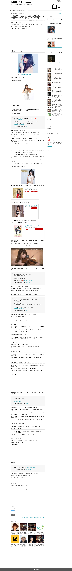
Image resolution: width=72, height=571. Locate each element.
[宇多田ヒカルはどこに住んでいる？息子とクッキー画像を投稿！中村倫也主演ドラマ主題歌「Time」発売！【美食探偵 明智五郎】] (32, 539)
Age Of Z (14, 10)
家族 (31, 517)
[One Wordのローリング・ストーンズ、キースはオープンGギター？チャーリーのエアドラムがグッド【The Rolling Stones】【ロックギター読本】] (32, 527)
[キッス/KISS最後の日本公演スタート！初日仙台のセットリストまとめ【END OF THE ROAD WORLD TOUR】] (40, 539)
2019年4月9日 (27, 282)
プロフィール (50, 146)
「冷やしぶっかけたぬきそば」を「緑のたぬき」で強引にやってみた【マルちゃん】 (57, 114)
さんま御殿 (23, 517)
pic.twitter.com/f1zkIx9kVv (18, 401)
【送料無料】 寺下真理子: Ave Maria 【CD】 (30, 188)
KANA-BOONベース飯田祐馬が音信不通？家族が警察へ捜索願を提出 (15, 533)
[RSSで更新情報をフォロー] (59, 1)
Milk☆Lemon (37, 569)
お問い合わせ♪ (19, 10)
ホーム (11, 10)
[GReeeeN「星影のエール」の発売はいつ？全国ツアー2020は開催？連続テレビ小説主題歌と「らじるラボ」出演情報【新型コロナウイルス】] (40, 527)
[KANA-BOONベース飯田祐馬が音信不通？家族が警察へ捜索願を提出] (15, 527)
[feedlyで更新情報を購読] (58, 1)
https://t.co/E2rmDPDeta (31, 467)
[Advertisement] (28, 41)
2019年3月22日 (27, 126)
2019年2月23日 (27, 310)
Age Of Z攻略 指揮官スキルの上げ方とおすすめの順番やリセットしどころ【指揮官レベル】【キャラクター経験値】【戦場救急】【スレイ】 (55, 105)
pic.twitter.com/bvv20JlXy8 (28, 280)
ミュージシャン (41, 20)
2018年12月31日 (28, 469)
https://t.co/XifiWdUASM (18, 119)
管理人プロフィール (26, 10)
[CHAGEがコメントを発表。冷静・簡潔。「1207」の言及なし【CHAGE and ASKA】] (23, 539)
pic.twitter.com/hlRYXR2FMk (19, 124)
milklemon (42, 517)
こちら (60, 13)
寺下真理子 (34, 517)
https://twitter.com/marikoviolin (26, 74)
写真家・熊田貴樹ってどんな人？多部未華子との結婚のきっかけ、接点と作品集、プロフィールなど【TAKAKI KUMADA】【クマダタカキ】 (55, 95)
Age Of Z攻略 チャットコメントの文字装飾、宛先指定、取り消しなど (57, 100)
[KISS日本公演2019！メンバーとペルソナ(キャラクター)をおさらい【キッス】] (23, 527)
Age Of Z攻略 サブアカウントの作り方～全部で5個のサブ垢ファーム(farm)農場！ (57, 110)
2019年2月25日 (27, 403)
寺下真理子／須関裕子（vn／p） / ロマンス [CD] (31, 205)
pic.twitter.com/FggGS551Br (19, 308)
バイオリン (28, 517)
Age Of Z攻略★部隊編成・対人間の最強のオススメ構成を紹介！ (57, 74)
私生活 (37, 517)
